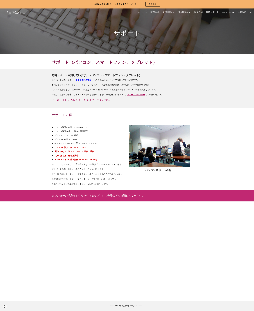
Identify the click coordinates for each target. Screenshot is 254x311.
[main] (127, 31)
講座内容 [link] (198, 12)
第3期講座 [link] (183, 12)
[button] (251, 12)
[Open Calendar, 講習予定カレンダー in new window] (198, 208)
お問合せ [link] (242, 12)
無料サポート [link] (212, 12)
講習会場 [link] (155, 12)
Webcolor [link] (226, 12)
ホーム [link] (141, 12)
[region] (127, 4)
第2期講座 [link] (167, 12)
